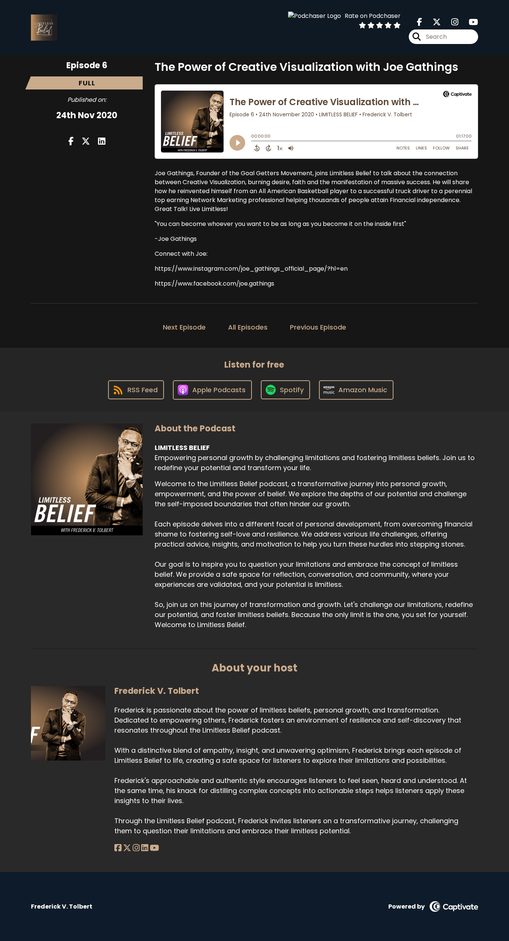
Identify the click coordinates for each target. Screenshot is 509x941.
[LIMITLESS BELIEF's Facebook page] (419, 22)
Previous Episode (318, 327)
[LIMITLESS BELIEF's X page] (432, 22)
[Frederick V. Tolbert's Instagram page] (136, 848)
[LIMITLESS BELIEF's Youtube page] (469, 22)
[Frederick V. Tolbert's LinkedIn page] (144, 848)
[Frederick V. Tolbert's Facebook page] (117, 848)
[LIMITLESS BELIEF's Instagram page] (450, 22)
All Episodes (248, 327)
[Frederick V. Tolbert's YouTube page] (154, 848)
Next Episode (184, 327)
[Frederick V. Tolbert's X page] (127, 848)
